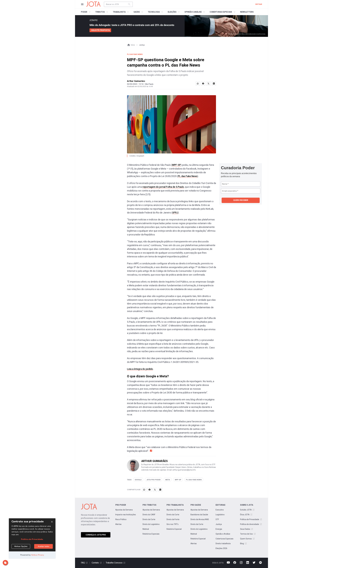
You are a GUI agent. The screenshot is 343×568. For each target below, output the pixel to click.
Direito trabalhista (223, 543)
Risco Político (120, 519)
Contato (95, 562)
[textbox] (117, 4)
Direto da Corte (149, 519)
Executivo (220, 510)
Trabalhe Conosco (114, 562)
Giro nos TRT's (172, 524)
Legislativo (220, 515)
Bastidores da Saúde (199, 515)
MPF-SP (176, 164)
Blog (242, 543)
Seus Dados (245, 529)
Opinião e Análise (223, 534)
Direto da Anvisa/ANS (200, 519)
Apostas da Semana (124, 510)
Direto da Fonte (173, 519)
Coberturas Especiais (224, 539)
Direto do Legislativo (151, 524)
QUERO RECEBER (240, 200)
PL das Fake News (187, 176)
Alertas (118, 524)
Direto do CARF (149, 515)
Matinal (146, 529)
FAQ (83, 562)
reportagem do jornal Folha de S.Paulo (163, 186)
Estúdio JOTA (246, 510)
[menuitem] (86, 12)
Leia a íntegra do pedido (140, 369)
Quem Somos (246, 539)
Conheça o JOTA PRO (96, 535)
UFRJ (175, 212)
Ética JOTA (244, 515)
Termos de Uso (246, 534)
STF (217, 519)
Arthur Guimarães (136, 81)
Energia (219, 529)
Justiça (219, 524)
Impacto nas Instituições (125, 515)
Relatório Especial (174, 529)
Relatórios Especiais (151, 534)
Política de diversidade (249, 524)
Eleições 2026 (221, 548)
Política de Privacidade (249, 519)
